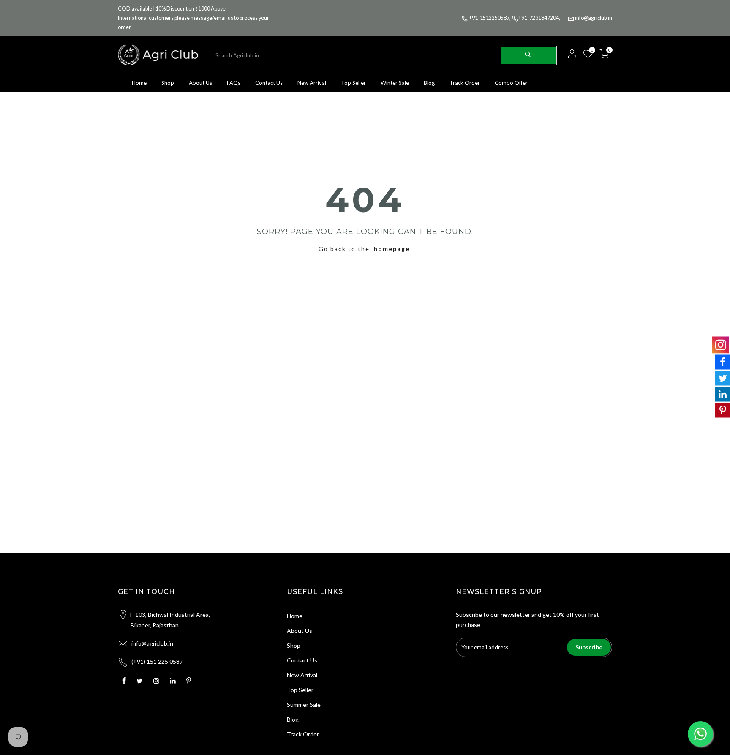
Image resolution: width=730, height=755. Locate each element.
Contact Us (269, 82)
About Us (200, 82)
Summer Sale (304, 704)
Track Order (464, 82)
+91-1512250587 (489, 18)
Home (139, 82)
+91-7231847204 (538, 18)
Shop (167, 82)
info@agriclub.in (593, 18)
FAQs (233, 82)
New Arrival (311, 82)
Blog (429, 82)
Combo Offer (511, 82)
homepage (392, 248)
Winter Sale (395, 82)
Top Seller (353, 82)
